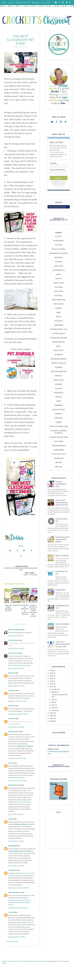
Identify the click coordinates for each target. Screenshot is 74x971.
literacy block (58, 334)
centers (58, 262)
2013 (51, 721)
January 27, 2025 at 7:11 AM (17, 758)
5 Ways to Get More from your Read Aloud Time (62, 502)
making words (58, 342)
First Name (53, 163)
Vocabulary (59, 458)
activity (58, 236)
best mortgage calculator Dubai (19, 851)
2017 (51, 686)
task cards (59, 441)
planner (58, 367)
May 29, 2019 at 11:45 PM (16, 668)
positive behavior (59, 371)
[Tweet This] (10, 550)
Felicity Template (22, 961)
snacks (59, 397)
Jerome (11, 912)
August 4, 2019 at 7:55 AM (16, 686)
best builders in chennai (19, 824)
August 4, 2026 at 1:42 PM (16, 937)
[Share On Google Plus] (24, 550)
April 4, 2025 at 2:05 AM (15, 814)
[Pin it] (31, 550)
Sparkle (58, 414)
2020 (51, 678)
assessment (58, 241)
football (59, 296)
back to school (58, 249)
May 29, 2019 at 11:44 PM (16, 648)
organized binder (59, 359)
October (54, 689)
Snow (58, 401)
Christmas (58, 266)
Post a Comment (12, 941)
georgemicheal (13, 731)
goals (58, 317)
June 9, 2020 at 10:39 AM (16, 727)
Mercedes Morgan (14, 629)
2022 (51, 673)
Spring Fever (60, 590)
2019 (51, 681)
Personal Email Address (57, 170)
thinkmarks (58, 450)
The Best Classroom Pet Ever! (61, 484)
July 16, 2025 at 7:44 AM (15, 841)
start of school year (58, 426)
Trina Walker (60, 961)
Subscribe (58, 178)
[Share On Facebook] (17, 550)
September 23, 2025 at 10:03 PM (18, 888)
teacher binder (59, 446)
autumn (58, 245)
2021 (51, 676)
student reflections (58, 437)
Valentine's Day (59, 454)
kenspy (10, 763)
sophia (10, 819)
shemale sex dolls (18, 777)
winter (59, 462)
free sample (58, 304)
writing (58, 467)
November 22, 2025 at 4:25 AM (18, 908)
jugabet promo (26, 922)
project (58, 376)
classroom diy (58, 270)
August (54, 692)
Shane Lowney (13, 640)
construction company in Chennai (19, 900)
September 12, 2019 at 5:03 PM (18, 714)
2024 (51, 670)
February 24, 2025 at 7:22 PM (17, 780)
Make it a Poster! (62, 556)
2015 (51, 716)
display (58, 279)
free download (58, 300)
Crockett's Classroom (11, 961)
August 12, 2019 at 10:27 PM (17, 701)
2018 (51, 684)
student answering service (21, 665)
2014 (51, 718)
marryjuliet (12, 870)
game (58, 312)
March (54, 708)
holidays (59, 321)
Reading (58, 384)
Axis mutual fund (21, 802)
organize (59, 355)
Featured (59, 287)
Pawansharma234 (14, 785)
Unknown (11, 706)
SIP (16, 795)
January (54, 710)
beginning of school (58, 253)
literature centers (58, 338)
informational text (59, 329)
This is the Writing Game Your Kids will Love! (63, 644)
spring (59, 422)
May (53, 702)
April (53, 705)
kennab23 (11, 690)
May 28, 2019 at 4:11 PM (15, 635)
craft (58, 274)
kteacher (11, 673)
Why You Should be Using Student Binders (62, 539)
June (53, 699)
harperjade (12, 846)
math (58, 346)
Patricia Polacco (58, 363)
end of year (59, 283)
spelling (59, 418)
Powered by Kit (59, 186)
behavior (59, 257)
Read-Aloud (59, 380)
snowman (59, 405)
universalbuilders (14, 892)
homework (58, 325)
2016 (51, 713)
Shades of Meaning (63, 624)
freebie (58, 308)
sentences (58, 393)
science (58, 388)
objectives (59, 350)
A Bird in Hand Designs (41, 961)
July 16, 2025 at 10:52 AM (16, 866)
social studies (58, 410)
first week (58, 291)
